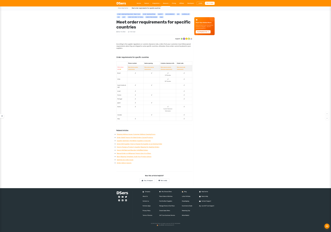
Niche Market (185, 215)
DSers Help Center (123, 8)
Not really (162, 180)
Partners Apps (147, 206)
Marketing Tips (186, 210)
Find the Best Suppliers (165, 201)
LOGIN (200, 3)
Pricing (174, 3)
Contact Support (206, 201)
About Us (145, 196)
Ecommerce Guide (187, 206)
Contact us (146, 201)
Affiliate (181, 3)
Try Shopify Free (203, 31)
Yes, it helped (147, 180)
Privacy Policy (147, 210)
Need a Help (205, 196)
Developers (190, 3)
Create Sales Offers (164, 210)
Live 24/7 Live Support (208, 206)
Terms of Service (147, 215)
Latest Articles (186, 196)
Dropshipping (185, 201)
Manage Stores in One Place (167, 206)
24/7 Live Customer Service (167, 215)
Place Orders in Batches (165, 196)
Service (139, 3)
